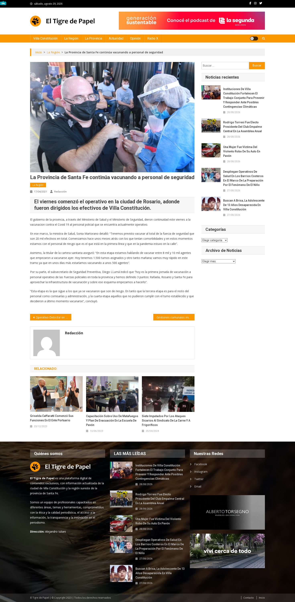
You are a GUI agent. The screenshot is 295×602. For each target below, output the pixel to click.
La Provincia (93, 38)
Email (197, 486)
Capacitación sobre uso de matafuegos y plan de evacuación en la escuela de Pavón (112, 421)
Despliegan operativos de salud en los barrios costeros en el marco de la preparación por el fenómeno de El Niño (243, 178)
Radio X (152, 38)
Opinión (135, 38)
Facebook (200, 464)
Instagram (201, 471)
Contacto (248, 597)
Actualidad (116, 38)
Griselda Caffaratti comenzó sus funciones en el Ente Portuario (51, 418)
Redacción (60, 191)
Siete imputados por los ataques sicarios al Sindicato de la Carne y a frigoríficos (166, 421)
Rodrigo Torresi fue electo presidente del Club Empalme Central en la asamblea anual (242, 127)
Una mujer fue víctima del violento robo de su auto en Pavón (241, 151)
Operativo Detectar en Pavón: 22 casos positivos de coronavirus (53, 317)
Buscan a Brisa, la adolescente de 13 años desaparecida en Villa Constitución (243, 205)
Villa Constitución (45, 38)
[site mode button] (254, 38)
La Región (71, 38)
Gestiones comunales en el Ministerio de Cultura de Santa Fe (175, 317)
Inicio (262, 597)
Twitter (198, 479)
